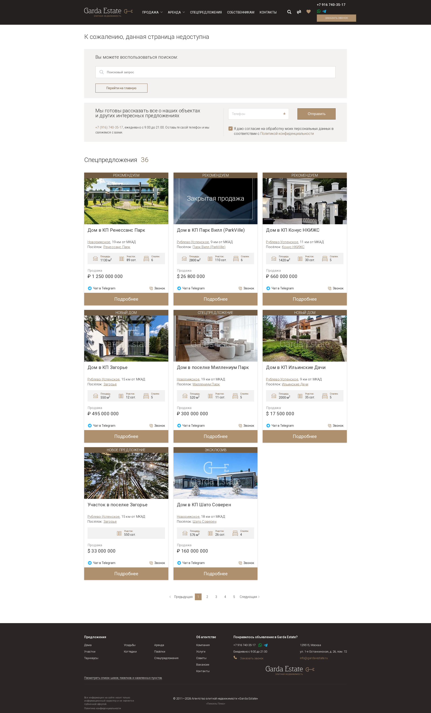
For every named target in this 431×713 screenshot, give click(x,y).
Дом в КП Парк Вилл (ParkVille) (211, 230)
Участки (89, 651)
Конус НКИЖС (293, 247)
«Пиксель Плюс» (215, 703)
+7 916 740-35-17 (331, 5)
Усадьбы (130, 645)
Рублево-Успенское (193, 242)
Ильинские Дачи (295, 384)
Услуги (200, 651)
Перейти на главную (121, 88)
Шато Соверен (204, 522)
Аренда (159, 645)
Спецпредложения (166, 658)
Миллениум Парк (206, 384)
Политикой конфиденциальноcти (287, 133)
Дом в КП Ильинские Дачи (295, 367)
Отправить (316, 114)
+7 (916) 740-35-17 (109, 127)
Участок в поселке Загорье (117, 504)
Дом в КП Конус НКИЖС (292, 230)
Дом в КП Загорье (108, 367)
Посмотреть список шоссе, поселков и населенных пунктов (123, 678)
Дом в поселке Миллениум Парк (213, 367)
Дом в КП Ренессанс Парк (116, 230)
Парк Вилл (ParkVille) (209, 247)
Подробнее (126, 299)
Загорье (110, 384)
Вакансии (202, 664)
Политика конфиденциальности (102, 708)
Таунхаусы (91, 658)
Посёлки (159, 651)
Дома (88, 645)
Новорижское (99, 242)
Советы (201, 658)
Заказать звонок (336, 18)
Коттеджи (130, 651)
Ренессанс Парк (116, 247)
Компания (203, 645)
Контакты (203, 671)
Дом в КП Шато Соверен (204, 504)
